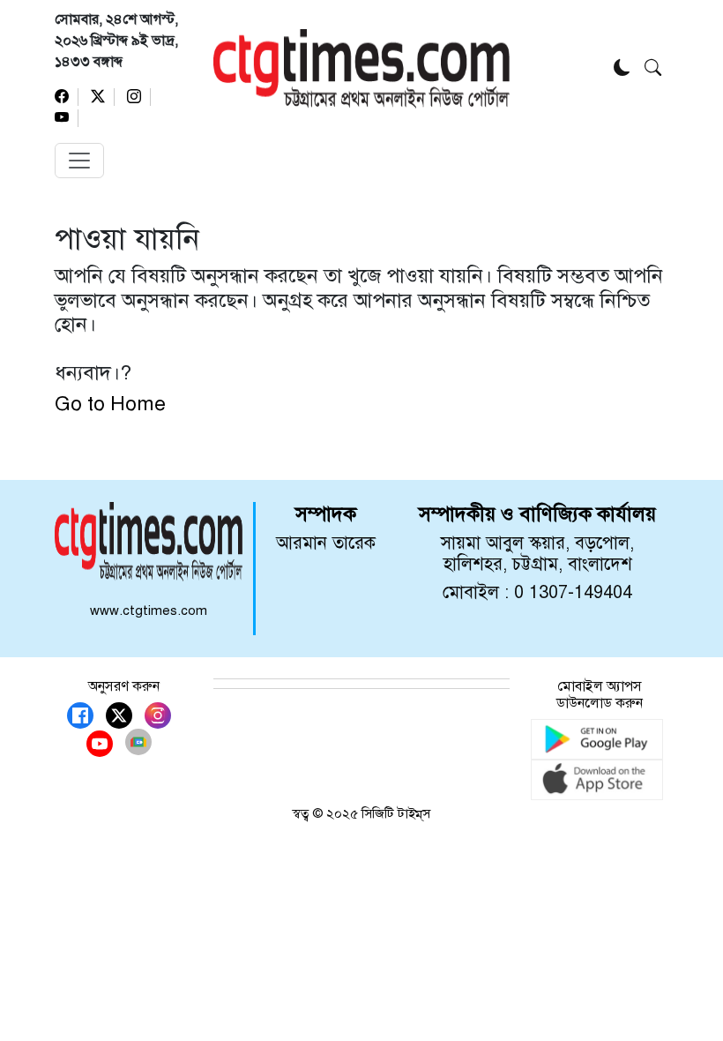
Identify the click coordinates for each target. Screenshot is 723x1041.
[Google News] (138, 742)
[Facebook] (66, 97)
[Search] (652, 69)
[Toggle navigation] (79, 160)
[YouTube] (66, 118)
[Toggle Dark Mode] (622, 69)
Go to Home (110, 403)
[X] (103, 97)
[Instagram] (139, 97)
